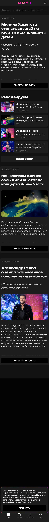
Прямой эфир (30, 517)
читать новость (24, 85)
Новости (19, 517)
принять (24, 508)
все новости (24, 159)
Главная (6, 10)
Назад (40, 517)
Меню (8, 517)
